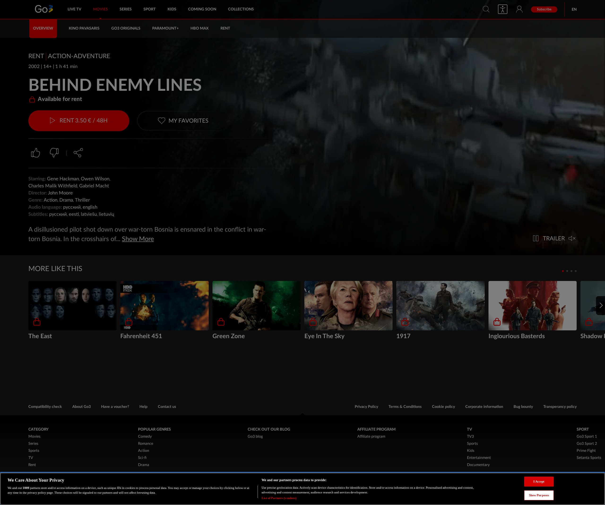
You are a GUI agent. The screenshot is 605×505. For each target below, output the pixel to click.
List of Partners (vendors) (279, 498)
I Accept (538, 481)
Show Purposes (539, 495)
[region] (302, 489)
